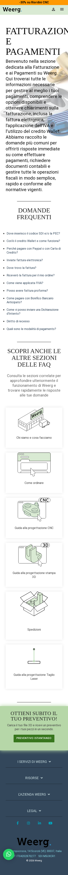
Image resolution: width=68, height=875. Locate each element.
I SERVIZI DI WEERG (32, 762)
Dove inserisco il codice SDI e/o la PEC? (33, 233)
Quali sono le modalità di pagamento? (31, 329)
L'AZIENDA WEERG (32, 794)
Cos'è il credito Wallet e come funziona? (33, 241)
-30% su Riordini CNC (34, 2)
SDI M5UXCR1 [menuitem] (46, 856)
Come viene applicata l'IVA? (25, 283)
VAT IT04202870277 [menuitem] (23, 856)
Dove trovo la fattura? (21, 268)
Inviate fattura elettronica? (25, 260)
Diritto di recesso (18, 321)
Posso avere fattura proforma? (27, 290)
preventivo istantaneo (34, 738)
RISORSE (32, 778)
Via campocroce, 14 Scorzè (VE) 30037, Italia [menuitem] (34, 851)
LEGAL (32, 811)
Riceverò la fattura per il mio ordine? (31, 275)
